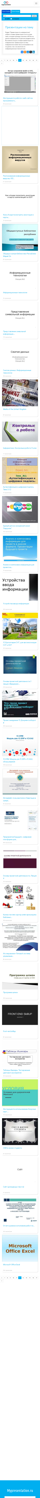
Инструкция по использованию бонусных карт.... (19, 1110)
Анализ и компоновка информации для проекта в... (18, 566)
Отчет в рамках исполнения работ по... (19, 1225)
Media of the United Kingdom (14, 409)
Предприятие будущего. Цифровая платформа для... (17, 838)
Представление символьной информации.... (14, 332)
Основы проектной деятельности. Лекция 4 (20, 877)
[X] (30, 52)
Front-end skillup (9, 1031)
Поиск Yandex (6, 11)
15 (29, 60)
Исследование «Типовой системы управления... (16, 954)
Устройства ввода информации (16, 603)
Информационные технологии (15, 292)
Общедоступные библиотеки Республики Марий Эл (19, 254)
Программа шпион (10, 992)
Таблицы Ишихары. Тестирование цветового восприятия (16, 1071)
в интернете (15, 19)
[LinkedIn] (33, 52)
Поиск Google (16, 11)
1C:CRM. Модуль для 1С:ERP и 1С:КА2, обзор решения (18, 760)
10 (13, 60)
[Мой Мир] (28, 52)
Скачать (22, 93)
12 (19, 60)
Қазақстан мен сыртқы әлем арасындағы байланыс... (19, 915)
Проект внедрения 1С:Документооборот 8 (19, 721)
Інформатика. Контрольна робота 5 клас (20, 448)
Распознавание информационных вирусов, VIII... (16, 177)
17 (36, 60)
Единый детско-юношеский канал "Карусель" (16, 527)
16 (33, 60)
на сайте (7, 19)
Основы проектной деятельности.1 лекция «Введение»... (17, 682)
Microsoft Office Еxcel (11, 1264)
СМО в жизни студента (12, 1148)
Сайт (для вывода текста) (13, 1187)
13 (23, 60)
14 (26, 60)
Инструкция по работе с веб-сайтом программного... (18, 99)
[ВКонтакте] (22, 52)
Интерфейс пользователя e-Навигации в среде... (19, 799)
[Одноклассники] (25, 52)
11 (16, 60)
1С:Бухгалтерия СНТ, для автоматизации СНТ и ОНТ (19, 643)
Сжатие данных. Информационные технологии (17, 371)
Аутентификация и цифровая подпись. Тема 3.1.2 (18, 488)
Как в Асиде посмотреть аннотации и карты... (18, 216)
